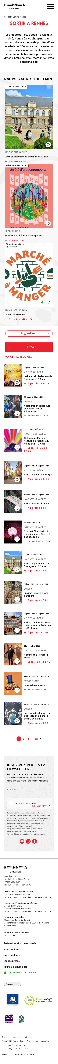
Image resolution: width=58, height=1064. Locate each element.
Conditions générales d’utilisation (15, 1049)
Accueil (7, 17)
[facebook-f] (34, 841)
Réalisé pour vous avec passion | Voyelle (18, 1054)
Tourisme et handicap (16, 966)
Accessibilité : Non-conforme (13, 1041)
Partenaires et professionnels (20, 943)
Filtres (30, 347)
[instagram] (28, 841)
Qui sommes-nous (9, 1037)
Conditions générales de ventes (14, 1045)
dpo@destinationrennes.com (18, 829)
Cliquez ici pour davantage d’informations (29, 834)
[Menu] (50, 6)
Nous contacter (12, 955)
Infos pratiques (12, 949)
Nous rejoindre (24, 1037)
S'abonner (36, 806)
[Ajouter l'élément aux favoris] (48, 144)
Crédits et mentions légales (38, 1041)
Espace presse (12, 961)
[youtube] (22, 841)
